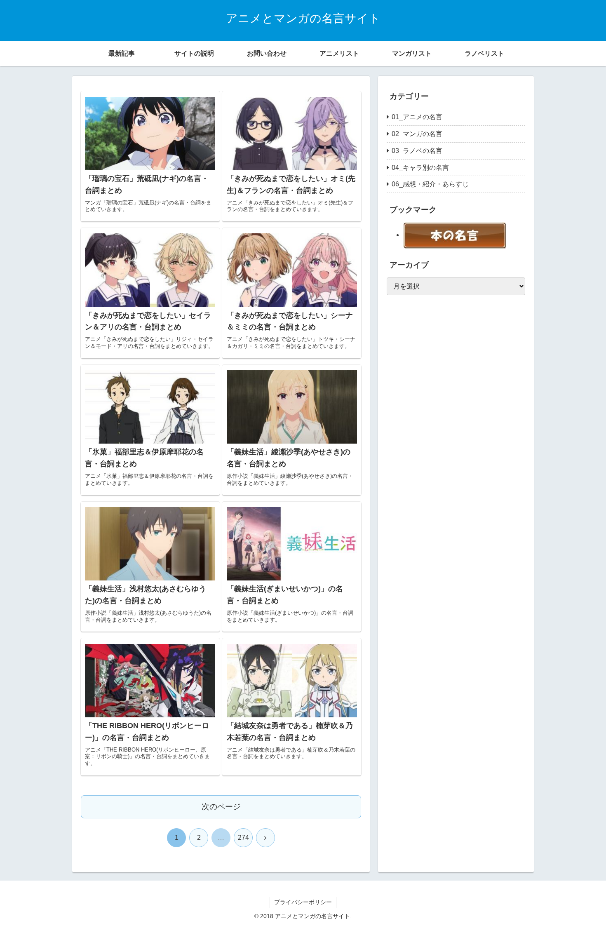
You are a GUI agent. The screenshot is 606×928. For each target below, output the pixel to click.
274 (243, 837)
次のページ (221, 806)
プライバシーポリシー (303, 902)
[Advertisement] (448, 425)
